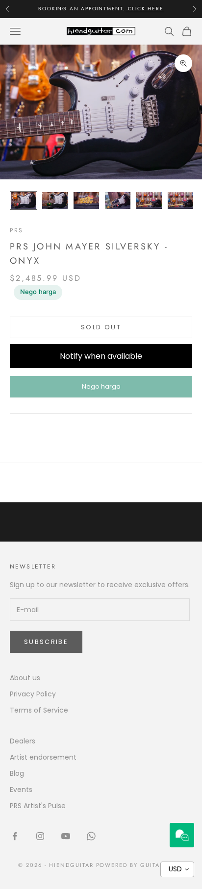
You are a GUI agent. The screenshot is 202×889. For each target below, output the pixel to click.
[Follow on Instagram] (40, 836)
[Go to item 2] (55, 200)
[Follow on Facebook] (15, 836)
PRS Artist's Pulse (38, 806)
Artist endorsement (43, 757)
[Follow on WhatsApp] (91, 836)
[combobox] (177, 869)
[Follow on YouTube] (66, 836)
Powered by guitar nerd (140, 865)
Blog (17, 773)
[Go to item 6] (180, 200)
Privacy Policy (33, 694)
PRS (16, 230)
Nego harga (38, 292)
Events (21, 789)
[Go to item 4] (117, 200)
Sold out (101, 327)
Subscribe (46, 641)
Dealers (22, 741)
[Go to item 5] (149, 200)
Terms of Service (39, 710)
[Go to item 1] (23, 200)
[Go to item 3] (86, 200)
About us (25, 678)
